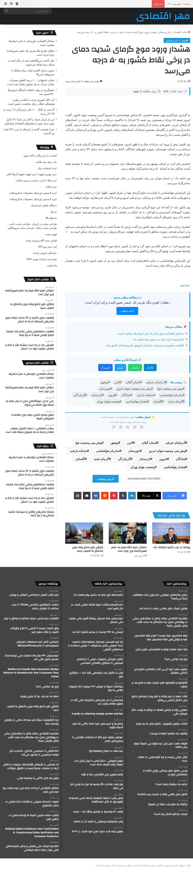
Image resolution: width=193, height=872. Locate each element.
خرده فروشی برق (47, 167)
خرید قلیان (51, 186)
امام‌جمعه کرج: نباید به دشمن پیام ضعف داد (158, 339)
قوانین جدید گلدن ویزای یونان (41, 240)
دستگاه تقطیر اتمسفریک (44, 205)
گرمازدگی (124, 459)
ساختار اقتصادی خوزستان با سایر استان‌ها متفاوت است (150, 333)
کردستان (144, 459)
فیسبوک (105, 367)
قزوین (163, 459)
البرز (130, 442)
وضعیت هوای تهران (143, 467)
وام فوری (52, 265)
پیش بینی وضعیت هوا (88, 442)
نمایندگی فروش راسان (45, 252)
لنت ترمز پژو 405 (47, 246)
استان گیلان (149, 442)
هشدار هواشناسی (174, 467)
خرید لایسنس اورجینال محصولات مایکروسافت (33, 192)
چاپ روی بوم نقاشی (46, 161)
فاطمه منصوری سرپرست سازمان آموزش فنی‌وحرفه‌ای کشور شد (145, 345)
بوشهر (114, 442)
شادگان (180, 459)
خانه (185, 32)
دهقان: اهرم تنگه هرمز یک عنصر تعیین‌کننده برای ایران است (127, 302)
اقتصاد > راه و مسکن (169, 32)
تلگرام (150, 367)
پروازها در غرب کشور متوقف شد (171, 547)
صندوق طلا (51, 217)
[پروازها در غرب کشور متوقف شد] (171, 533)
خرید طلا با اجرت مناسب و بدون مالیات (36, 180)
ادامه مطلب (127, 311)
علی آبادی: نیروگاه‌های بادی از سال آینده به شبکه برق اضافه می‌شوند (114, 3)
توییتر (120, 367)
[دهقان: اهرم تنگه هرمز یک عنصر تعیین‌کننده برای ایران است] (128, 533)
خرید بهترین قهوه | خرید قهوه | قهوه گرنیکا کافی (31, 174)
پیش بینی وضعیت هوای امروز (167, 451)
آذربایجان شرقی (175, 442)
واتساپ (135, 367)
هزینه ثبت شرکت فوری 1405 (41, 259)
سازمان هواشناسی (107, 451)
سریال (53, 211)
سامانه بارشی (78, 451)
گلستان (80, 459)
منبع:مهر (185, 285)
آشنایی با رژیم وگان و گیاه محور (40, 155)
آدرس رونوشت (105, 478)
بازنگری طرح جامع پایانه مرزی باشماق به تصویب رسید (87, 549)
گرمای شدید (101, 459)
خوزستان (134, 451)
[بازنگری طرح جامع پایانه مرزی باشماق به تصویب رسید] (84, 533)
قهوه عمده (51, 234)
